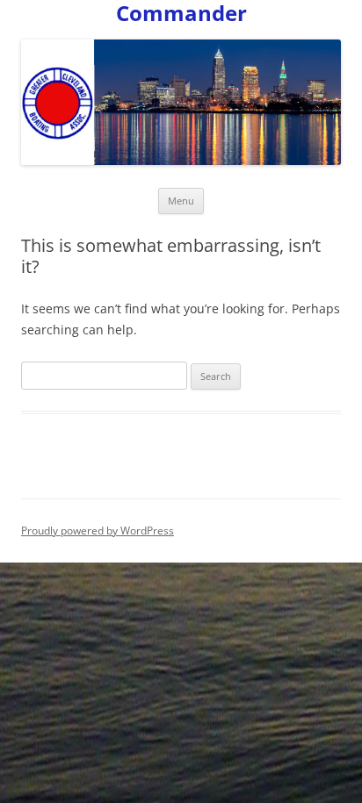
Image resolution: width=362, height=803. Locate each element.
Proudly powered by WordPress (97, 530)
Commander (181, 13)
